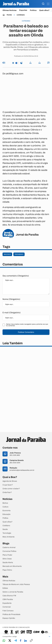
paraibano (19, 254)
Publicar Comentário (26, 332)
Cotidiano (6, 525)
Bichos (5, 503)
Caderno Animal (9, 547)
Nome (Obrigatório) (11, 299)
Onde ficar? (7, 492)
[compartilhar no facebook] (20, 640)
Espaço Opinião (9, 618)
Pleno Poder (7, 555)
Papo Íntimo (7, 570)
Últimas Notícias (10, 10)
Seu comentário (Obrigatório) (16, 276)
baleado (7, 254)
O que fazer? (8, 485)
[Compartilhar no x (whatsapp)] (9, 640)
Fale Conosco (8, 611)
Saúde (5, 529)
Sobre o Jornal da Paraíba (13, 592)
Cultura (5, 507)
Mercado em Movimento (12, 566)
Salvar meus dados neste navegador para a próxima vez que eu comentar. (27, 324)
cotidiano (21, 15)
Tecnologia (7, 533)
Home (9, 15)
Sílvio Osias (7, 559)
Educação (6, 514)
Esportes (23, 10)
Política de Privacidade (11, 614)
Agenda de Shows (10, 481)
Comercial (7, 607)
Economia (6, 510)
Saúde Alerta (8, 562)
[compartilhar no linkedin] (25, 640)
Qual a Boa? (44, 10)
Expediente (7, 603)
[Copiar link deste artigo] (31, 640)
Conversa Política (9, 551)
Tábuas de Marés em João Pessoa (16, 584)
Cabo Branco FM (9, 596)
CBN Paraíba (8, 599)
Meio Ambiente (9, 537)
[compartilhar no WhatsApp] (4, 640)
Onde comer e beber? (11, 489)
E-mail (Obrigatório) (12, 312)
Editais (5, 588)
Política (33, 10)
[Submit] (43, 4)
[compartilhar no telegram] (15, 640)
